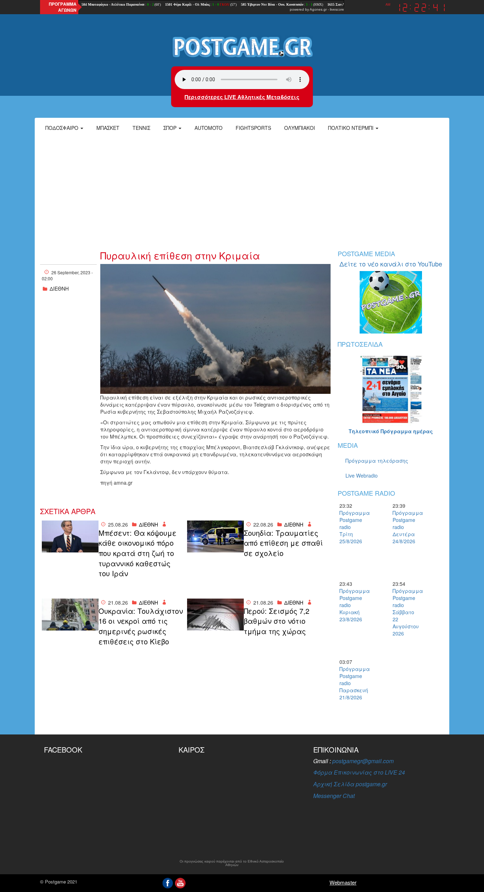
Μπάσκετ (107, 127)
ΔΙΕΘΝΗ (59, 288)
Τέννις (141, 127)
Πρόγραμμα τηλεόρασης (376, 460)
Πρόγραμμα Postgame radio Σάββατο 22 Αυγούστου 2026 (405, 612)
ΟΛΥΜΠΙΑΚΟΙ (299, 127)
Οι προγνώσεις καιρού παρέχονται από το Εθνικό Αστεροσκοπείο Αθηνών (232, 863)
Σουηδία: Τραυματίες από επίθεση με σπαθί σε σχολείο (283, 543)
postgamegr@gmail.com (363, 761)
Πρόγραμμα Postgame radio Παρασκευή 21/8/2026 (351, 683)
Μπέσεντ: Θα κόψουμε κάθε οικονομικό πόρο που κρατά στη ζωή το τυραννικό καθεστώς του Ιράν (137, 553)
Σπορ (170, 127)
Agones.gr (318, 9)
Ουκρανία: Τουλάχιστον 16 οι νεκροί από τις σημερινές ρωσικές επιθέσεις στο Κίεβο (141, 626)
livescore (337, 9)
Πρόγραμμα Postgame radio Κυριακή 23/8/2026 (351, 605)
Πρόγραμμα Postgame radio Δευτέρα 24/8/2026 (405, 527)
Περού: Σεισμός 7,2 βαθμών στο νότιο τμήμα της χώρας (276, 621)
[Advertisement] (242, 189)
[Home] (242, 46)
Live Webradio (361, 475)
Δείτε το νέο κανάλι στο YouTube (390, 263)
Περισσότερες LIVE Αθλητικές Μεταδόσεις (242, 97)
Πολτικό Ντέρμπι (351, 127)
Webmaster (343, 882)
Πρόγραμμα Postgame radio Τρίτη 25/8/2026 (351, 527)
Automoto (209, 127)
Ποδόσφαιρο (62, 127)
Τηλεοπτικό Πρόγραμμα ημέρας (391, 431)
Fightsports (253, 127)
